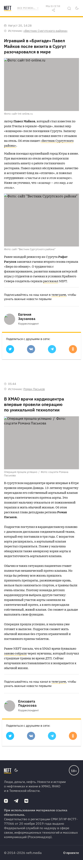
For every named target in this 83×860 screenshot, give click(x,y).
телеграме (58, 295)
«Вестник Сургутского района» (45, 31)
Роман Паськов (34, 389)
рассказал (50, 281)
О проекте (71, 853)
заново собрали (15, 653)
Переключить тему (77, 8)
